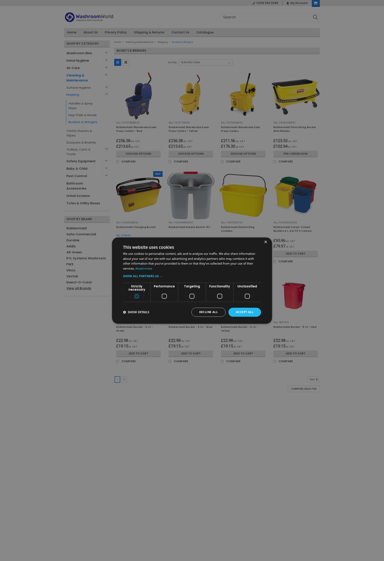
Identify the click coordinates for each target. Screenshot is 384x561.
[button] (192, 276)
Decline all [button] (208, 312)
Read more (144, 269)
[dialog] (192, 280)
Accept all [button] (244, 312)
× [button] (265, 242)
